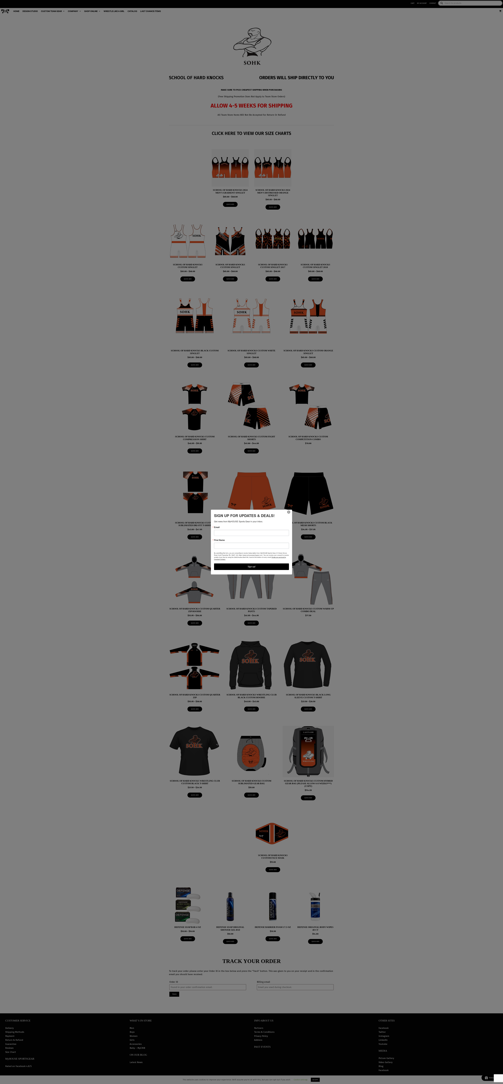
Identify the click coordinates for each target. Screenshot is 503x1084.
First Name (219, 540)
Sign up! (251, 566)
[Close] (288, 512)
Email (217, 527)
